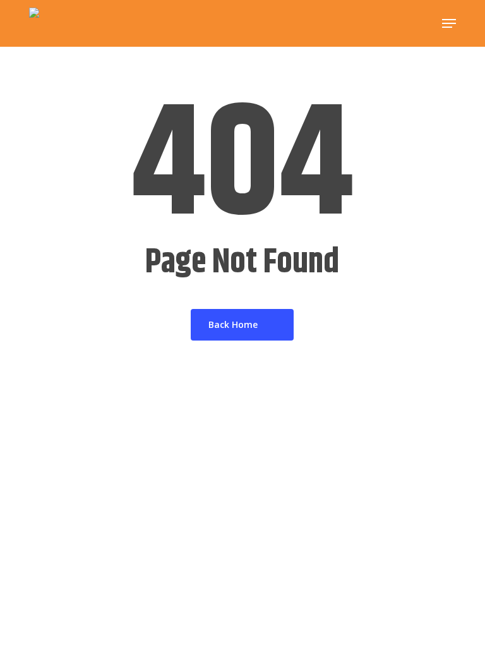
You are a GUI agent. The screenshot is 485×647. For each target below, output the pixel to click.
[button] (449, 23)
